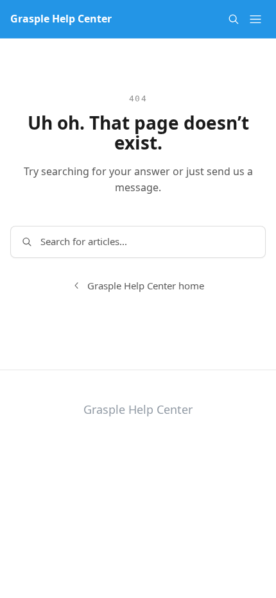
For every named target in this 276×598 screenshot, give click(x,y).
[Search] (233, 19)
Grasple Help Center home (145, 285)
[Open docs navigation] (255, 19)
